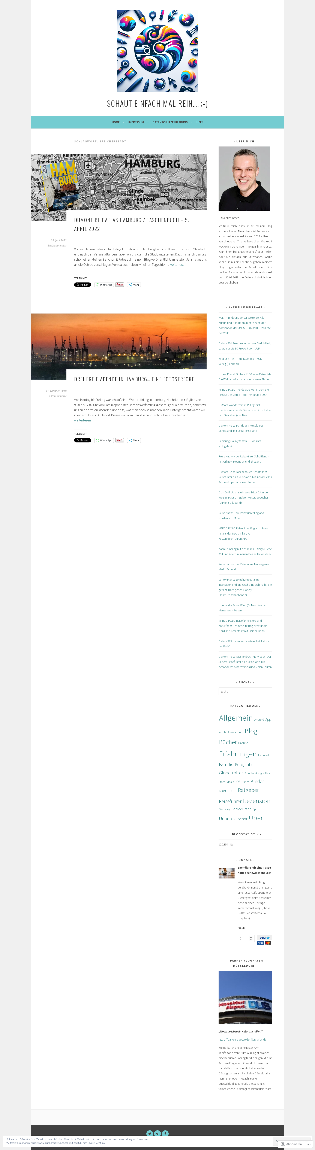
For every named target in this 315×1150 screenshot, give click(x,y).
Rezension (257, 800)
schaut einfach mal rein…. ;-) (157, 103)
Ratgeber (248, 790)
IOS (238, 782)
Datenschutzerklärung (170, 122)
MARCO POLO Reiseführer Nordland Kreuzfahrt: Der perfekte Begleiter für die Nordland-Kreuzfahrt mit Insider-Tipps (243, 626)
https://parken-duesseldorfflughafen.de (242, 1039)
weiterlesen (178, 264)
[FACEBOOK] (165, 1133)
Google (249, 773)
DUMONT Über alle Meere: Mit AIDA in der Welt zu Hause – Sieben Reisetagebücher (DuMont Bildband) (243, 497)
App (268, 719)
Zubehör (240, 818)
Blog (251, 730)
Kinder (257, 781)
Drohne (243, 743)
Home (116, 122)
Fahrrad (263, 755)
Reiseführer (230, 801)
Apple (222, 732)
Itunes (245, 782)
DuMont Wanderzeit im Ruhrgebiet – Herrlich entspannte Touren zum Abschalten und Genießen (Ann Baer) (245, 410)
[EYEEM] (157, 1133)
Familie (226, 764)
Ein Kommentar (57, 245)
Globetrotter (231, 773)
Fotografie (244, 764)
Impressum (136, 122)
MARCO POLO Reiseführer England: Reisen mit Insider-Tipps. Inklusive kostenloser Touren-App (244, 533)
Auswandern (235, 732)
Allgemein (236, 717)
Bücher (228, 742)
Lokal (232, 790)
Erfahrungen (238, 754)
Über (199, 122)
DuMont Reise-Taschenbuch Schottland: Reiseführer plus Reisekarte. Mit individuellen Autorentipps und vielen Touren (245, 477)
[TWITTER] (149, 1133)
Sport (256, 809)
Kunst (222, 791)
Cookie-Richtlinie (96, 1142)
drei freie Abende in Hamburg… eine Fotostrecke (134, 379)
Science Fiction (241, 809)
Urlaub (225, 818)
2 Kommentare (58, 396)
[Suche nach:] (245, 691)
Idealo (230, 782)
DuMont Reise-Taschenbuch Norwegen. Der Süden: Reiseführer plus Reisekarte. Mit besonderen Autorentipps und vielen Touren (245, 662)
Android (259, 719)
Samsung (224, 809)
